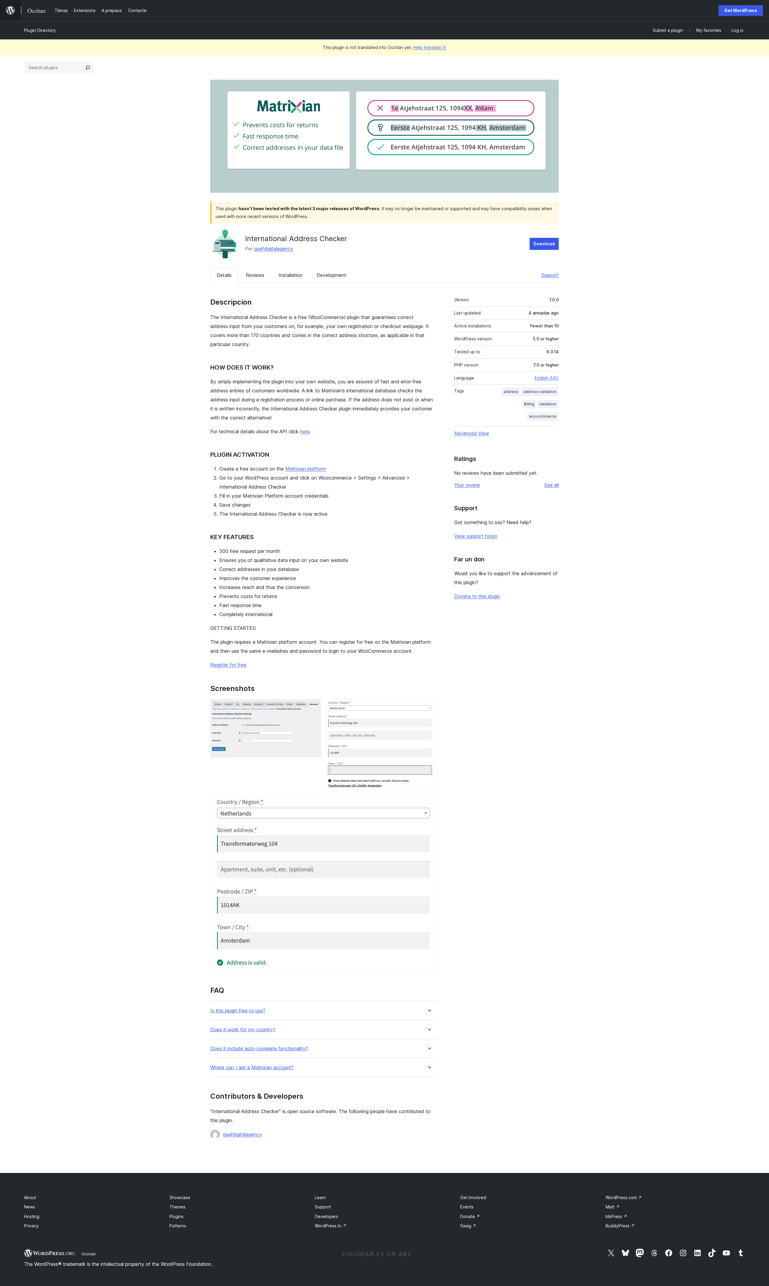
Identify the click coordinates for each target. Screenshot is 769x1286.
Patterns (177, 1225)
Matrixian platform (305, 469)
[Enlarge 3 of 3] (429, 803)
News (29, 1206)
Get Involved (473, 1197)
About (30, 1197)
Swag (468, 1225)
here (305, 431)
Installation (290, 275)
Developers (326, 1216)
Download (544, 243)
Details (224, 275)
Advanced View (471, 433)
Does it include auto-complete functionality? (259, 1048)
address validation (539, 391)
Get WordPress (740, 10)
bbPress (616, 1216)
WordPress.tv (331, 1225)
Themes (177, 1206)
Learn (320, 1197)
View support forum (475, 536)
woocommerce (542, 416)
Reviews (255, 275)
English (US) (547, 377)
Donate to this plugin (477, 596)
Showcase (179, 1197)
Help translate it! (429, 47)
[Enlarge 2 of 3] (429, 707)
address (510, 391)
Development (331, 275)
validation (547, 404)
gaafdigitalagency (273, 249)
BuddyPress (620, 1225)
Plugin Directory (40, 30)
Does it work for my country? (242, 1030)
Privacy (31, 1225)
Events (467, 1206)
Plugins (176, 1216)
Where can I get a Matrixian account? (252, 1067)
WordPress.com (624, 1197)
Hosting (31, 1216)
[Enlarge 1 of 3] (313, 707)
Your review (467, 485)
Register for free (228, 665)
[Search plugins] (88, 68)
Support (550, 275)
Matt (613, 1206)
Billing (529, 404)
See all (551, 485)
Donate (470, 1216)
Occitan (88, 1253)
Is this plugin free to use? (237, 1011)
